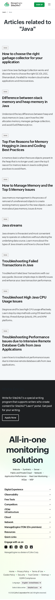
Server (36, 469)
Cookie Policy (9, 575)
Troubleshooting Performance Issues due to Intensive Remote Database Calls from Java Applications (26, 343)
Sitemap (45, 575)
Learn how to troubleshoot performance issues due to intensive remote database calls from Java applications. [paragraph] (26, 361)
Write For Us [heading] (13, 389)
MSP (32, 480)
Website (16, 469)
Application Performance (16, 476)
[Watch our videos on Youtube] (26, 547)
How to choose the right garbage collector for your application (22, 58)
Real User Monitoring (38, 476)
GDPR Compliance (27, 578)
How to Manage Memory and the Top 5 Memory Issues (27, 187)
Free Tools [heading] (10, 499)
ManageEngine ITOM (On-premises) (23, 527)
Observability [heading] (11, 494)
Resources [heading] (10, 532)
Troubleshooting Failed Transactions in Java (20, 263)
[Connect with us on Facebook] (11, 547)
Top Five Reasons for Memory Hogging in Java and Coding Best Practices (25, 146)
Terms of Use (37, 571)
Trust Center (33, 575)
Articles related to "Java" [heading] (27, 25)
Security (21, 575)
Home (11, 571)
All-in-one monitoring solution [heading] (27, 450)
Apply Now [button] (10, 417)
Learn (4, 12)
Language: (16, 583)
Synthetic (27, 469)
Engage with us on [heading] (14, 542)
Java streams (12, 225)
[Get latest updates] (21, 547)
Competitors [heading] (11, 504)
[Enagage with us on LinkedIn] (16, 547)
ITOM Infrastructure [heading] (12, 510)
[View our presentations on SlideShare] (31, 547)
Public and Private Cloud (21, 473)
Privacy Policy (23, 571)
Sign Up (39, 5)
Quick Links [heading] (10, 537)
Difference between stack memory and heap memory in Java (25, 102)
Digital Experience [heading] (14, 489)
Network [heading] (9, 522)
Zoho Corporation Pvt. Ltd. (23, 593)
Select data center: (19, 588)
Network (38, 473)
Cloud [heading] (8, 517)
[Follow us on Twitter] (6, 547)
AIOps (24, 480)
